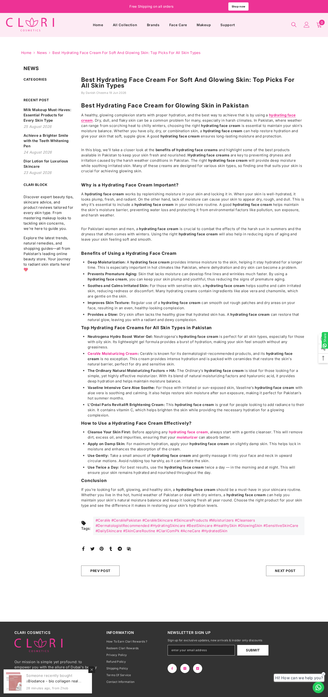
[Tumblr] (111, 548)
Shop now (238, 6)
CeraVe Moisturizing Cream (113, 353)
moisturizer (187, 437)
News (42, 52)
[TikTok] (197, 668)
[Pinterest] (101, 548)
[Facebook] (83, 548)
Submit (253, 650)
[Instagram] (184, 668)
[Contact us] (318, 687)
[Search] (294, 24)
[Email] (129, 548)
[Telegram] (120, 548)
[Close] (91, 669)
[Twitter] (92, 548)
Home (26, 52)
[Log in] (307, 25)
